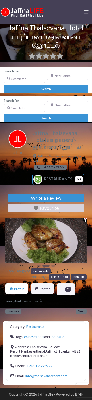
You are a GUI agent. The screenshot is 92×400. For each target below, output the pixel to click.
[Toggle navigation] (86, 12)
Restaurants (57, 178)
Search (50, 89)
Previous (13, 311)
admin (17, 152)
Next (81, 311)
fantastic (78, 276)
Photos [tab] (44, 289)
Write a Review (46, 198)
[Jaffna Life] (22, 11)
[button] (11, 243)
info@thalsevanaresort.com (46, 376)
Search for (11, 71)
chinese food (59, 276)
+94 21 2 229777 (39, 366)
